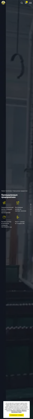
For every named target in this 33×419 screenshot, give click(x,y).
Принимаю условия (16, 415)
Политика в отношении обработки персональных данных (19, 411)
